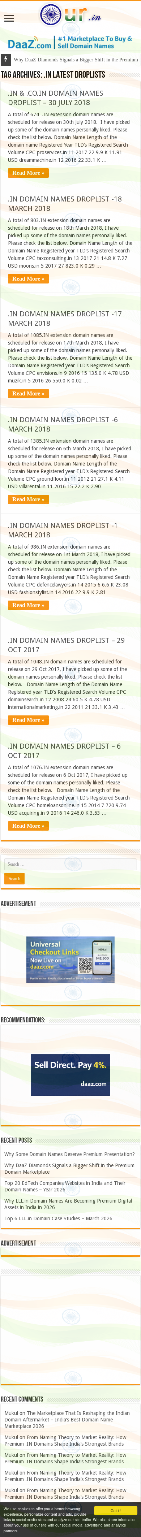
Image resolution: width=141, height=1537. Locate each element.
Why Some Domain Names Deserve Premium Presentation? (69, 1154)
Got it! (116, 1510)
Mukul (11, 1413)
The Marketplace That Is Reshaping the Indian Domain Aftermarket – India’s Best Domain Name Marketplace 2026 (67, 1419)
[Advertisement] (70, 1329)
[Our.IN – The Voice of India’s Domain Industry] (70, 13)
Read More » (28, 173)
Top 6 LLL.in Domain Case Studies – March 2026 (58, 1218)
